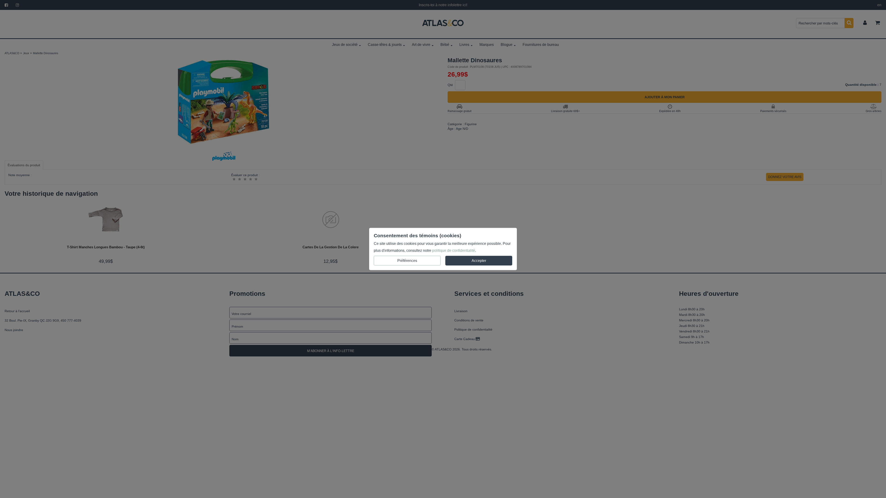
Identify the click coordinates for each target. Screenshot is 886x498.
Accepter (479, 261)
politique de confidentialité (453, 250)
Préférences (407, 261)
